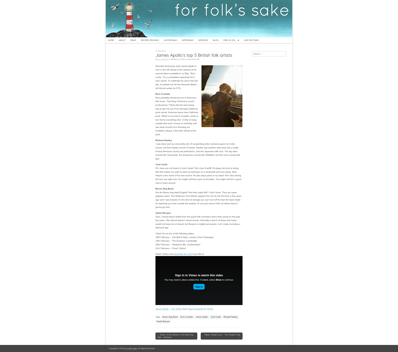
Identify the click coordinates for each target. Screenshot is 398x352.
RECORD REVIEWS (150, 40)
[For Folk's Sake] (199, 18)
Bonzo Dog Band (170, 317)
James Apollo (202, 317)
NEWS (133, 40)
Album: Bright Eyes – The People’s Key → (223, 336)
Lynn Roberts (163, 59)
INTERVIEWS (188, 40)
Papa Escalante (195, 309)
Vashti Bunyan (163, 321)
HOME (111, 40)
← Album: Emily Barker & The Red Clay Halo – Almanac (175, 336)
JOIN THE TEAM (251, 40)
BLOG (216, 40)
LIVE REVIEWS (170, 40)
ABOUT (122, 40)
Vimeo (210, 309)
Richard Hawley (231, 317)
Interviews (160, 51)
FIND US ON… (229, 40)
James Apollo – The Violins (168, 309)
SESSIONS (203, 40)
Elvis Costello (186, 317)
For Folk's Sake (130, 348)
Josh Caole (216, 317)
